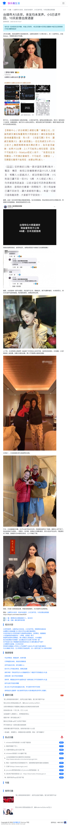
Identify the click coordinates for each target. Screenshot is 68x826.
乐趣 (9, 10)
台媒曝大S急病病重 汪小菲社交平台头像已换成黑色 (19, 631)
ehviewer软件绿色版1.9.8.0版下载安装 (18, 742)
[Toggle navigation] (63, 3)
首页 (4, 10)
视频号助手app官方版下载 (15, 777)
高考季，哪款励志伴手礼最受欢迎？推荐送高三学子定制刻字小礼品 (26, 680)
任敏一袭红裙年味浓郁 (18, 620)
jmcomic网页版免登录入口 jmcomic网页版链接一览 (22, 770)
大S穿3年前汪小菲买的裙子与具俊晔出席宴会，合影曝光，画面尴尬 (24, 633)
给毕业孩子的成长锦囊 (12, 683)
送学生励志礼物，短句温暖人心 (14, 665)
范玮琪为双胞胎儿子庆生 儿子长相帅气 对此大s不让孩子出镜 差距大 (24, 646)
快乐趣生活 (16, 822)
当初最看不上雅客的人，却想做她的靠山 (16, 714)
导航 (27, 822)
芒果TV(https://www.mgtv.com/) (16, 766)
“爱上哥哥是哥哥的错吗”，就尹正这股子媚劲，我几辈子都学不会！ (25, 699)
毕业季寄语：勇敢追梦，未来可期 (15, 658)
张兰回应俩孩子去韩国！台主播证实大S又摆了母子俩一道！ (22, 640)
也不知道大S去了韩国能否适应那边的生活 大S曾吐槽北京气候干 (23, 642)
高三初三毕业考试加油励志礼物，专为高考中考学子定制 (22, 687)
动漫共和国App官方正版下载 (15, 750)
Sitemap (23, 822)
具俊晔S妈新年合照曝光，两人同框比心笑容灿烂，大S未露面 (22, 638)
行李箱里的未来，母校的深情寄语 (15, 661)
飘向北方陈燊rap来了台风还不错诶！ (15, 721)
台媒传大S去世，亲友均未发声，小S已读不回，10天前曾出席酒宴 (34, 10)
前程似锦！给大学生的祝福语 (14, 676)
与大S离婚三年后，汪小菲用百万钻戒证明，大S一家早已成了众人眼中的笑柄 (27, 648)
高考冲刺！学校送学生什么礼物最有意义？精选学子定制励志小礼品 (26, 672)
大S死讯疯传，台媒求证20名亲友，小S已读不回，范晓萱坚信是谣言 (24, 629)
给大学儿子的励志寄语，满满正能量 (16, 669)
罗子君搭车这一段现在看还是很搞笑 (15, 725)
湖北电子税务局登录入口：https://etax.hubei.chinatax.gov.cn (26, 774)
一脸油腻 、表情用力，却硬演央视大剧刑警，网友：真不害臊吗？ (24, 732)
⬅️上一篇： (7, 618)
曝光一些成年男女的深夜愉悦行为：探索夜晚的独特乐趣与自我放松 (27, 763)
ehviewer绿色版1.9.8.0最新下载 (16, 753)
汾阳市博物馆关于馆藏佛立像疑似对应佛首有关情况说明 (21, 707)
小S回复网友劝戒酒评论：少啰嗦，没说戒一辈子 (18, 635)
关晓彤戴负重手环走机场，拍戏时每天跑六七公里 (19, 728)
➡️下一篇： (7, 620)
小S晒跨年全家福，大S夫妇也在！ (14, 644)
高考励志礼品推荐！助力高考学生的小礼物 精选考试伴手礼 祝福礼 (25, 691)
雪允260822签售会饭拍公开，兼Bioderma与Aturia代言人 (22, 703)
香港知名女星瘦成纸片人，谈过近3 (22, 618)
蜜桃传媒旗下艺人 (12, 746)
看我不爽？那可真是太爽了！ (13, 718)
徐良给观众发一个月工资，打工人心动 (16, 710)
